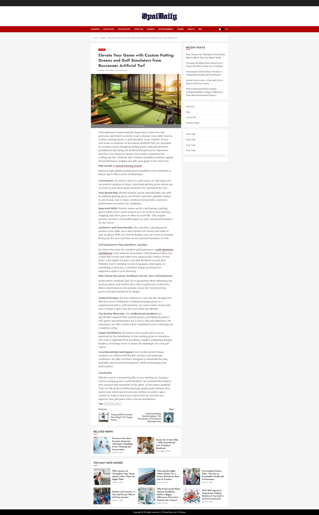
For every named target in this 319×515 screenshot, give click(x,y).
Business (95, 29)
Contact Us (191, 117)
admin (102, 70)
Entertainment (165, 29)
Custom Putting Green (112, 404)
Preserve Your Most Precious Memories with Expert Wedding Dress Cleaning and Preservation (122, 444)
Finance (151, 29)
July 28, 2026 (118, 482)
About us (190, 106)
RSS (200, 29)
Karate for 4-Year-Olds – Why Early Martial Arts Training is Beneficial (167, 444)
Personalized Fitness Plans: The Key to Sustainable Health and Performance (213, 475)
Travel (180, 29)
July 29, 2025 (118, 452)
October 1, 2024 (113, 70)
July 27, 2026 (208, 482)
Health (191, 29)
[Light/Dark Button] (221, 29)
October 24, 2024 (164, 451)
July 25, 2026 (163, 503)
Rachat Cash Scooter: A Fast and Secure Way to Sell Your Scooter (123, 494)
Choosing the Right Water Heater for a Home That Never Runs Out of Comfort (168, 475)
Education (108, 29)
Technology (124, 29)
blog (188, 112)
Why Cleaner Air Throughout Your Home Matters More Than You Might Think (205, 56)
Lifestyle (138, 29)
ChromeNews (167, 512)
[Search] (226, 29)
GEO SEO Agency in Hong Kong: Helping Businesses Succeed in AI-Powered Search (212, 494)
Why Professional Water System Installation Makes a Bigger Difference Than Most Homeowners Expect (204, 92)
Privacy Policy (192, 122)
